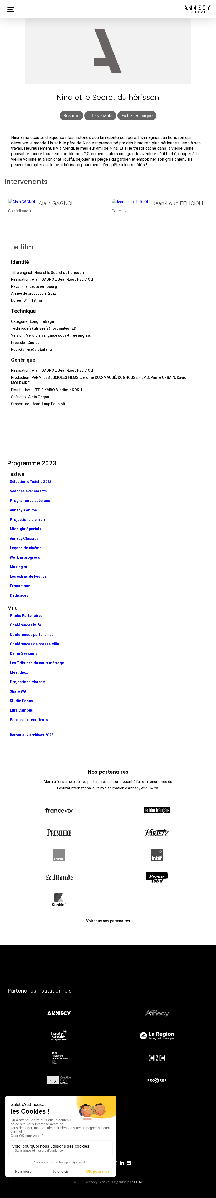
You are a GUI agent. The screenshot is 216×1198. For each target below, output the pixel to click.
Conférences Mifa (25, 625)
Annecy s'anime (23, 510)
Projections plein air (27, 519)
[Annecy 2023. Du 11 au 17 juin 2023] (198, 9)
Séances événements (28, 491)
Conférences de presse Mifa (34, 644)
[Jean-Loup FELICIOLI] (131, 202)
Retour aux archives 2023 (31, 735)
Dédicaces (19, 595)
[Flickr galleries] (129, 1167)
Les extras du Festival (29, 576)
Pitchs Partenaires (26, 615)
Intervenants (100, 115)
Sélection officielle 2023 (31, 482)
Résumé (71, 115)
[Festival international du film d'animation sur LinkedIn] (122, 1167)
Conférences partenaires (31, 634)
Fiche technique (137, 115)
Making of (18, 567)
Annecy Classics (24, 538)
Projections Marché (27, 682)
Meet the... (19, 672)
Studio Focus (21, 701)
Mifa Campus (21, 710)
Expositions (20, 586)
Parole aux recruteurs (29, 720)
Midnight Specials (25, 529)
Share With (19, 691)
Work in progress (25, 557)
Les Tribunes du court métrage (37, 663)
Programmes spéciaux (30, 501)
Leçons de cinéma (26, 548)
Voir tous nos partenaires (108, 921)
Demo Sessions (23, 653)
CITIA (138, 1182)
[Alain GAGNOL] (22, 202)
